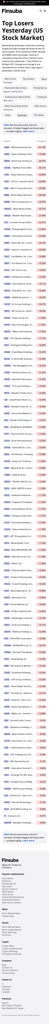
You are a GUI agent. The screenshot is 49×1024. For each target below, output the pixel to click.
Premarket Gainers (11, 899)
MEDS (7, 481)
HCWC (7, 167)
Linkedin (6, 992)
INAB (7, 713)
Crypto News (8, 916)
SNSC (7, 624)
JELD (7, 809)
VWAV (7, 352)
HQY (7, 659)
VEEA (7, 249)
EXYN (7, 324)
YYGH (7, 386)
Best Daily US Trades (11, 1005)
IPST (7, 345)
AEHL (7, 495)
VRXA (7, 509)
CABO (7, 474)
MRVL (7, 802)
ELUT (7, 700)
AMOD (8, 208)
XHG (7, 775)
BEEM (7, 734)
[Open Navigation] (44, 11)
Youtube (6, 989)
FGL (6, 222)
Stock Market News (11, 913)
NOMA (8, 645)
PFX (6, 638)
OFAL (7, 679)
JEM (6, 338)
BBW (7, 195)
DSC (6, 754)
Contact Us (7, 967)
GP (6, 399)
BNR (7, 665)
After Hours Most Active (16, 106)
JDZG (7, 488)
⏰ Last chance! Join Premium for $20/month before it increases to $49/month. (24, 3)
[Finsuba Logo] (12, 11)
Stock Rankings (9, 932)
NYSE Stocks (8, 891)
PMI (6, 604)
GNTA (7, 372)
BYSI (7, 590)
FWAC (7, 236)
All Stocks (6, 881)
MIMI (7, 201)
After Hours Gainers (11, 902)
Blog (4, 965)
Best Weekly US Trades (12, 1008)
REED (7, 563)
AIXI (6, 188)
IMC (6, 761)
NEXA (7, 556)
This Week (38, 115)
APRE (7, 706)
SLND (7, 672)
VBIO (7, 242)
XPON (7, 447)
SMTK (7, 290)
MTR (7, 543)
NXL (6, 420)
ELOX (7, 440)
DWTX (7, 502)
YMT (7, 693)
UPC (7, 577)
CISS (7, 181)
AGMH (8, 788)
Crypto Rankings (10, 951)
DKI (6, 795)
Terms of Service (10, 970)
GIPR (7, 768)
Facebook (6, 986)
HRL (6, 720)
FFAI (6, 781)
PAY (6, 727)
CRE (6, 747)
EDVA (7, 570)
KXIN (7, 154)
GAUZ (7, 461)
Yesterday (22, 115)
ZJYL (6, 427)
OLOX (7, 529)
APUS (7, 379)
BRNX (7, 161)
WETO (7, 331)
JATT (6, 536)
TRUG (7, 584)
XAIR (7, 468)
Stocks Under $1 (10, 889)
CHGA (7, 229)
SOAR (7, 318)
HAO (7, 686)
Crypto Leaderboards (12, 948)
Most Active (10, 78)
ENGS (7, 515)
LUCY (7, 522)
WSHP (7, 631)
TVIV (7, 174)
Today (7, 115)
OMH (7, 276)
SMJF (7, 147)
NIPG (7, 311)
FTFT (7, 433)
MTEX (7, 597)
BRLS (7, 406)
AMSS (7, 297)
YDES (7, 611)
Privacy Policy (8, 973)
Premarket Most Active (16, 87)
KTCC (7, 270)
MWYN (8, 822)
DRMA (7, 652)
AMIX (7, 413)
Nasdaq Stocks (9, 883)
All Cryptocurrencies (11, 954)
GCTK (7, 740)
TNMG (8, 365)
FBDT (7, 263)
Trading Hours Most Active (17, 97)
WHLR (7, 215)
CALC (7, 256)
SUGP (7, 304)
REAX (7, 549)
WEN (7, 454)
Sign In (5, 1003)
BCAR (7, 358)
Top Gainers (28, 78)
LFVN (7, 618)
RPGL (7, 393)
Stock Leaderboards (11, 929)
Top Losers (7, 886)
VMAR (7, 283)
